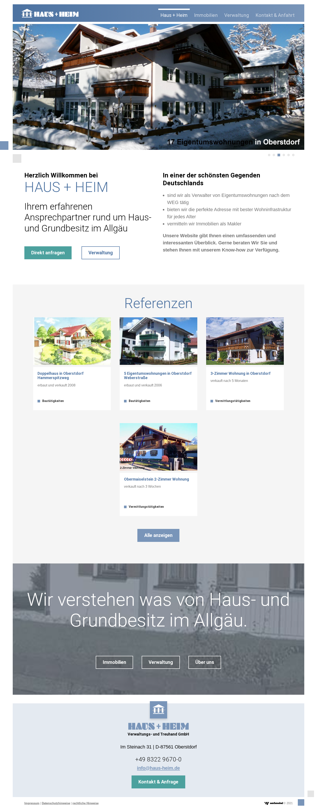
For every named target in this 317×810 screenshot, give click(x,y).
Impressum (31, 803)
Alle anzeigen (158, 535)
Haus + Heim (174, 15)
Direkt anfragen (48, 252)
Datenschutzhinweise (56, 803)
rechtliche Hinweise (85, 803)
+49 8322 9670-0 (158, 759)
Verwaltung (236, 15)
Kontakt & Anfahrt (275, 15)
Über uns (204, 662)
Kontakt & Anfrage (158, 782)
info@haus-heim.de (158, 768)
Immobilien (206, 15)
